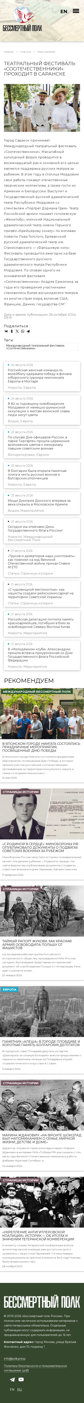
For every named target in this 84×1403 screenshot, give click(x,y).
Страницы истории (20, 792)
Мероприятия (46, 52)
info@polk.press (14, 1358)
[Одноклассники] (11, 331)
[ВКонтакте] (6, 331)
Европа (9, 989)
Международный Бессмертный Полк (37, 691)
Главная (9, 52)
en (63, 11)
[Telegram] (28, 331)
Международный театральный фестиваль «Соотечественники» (35, 347)
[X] (17, 331)
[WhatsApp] (22, 331)
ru (19, 1389)
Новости (25, 52)
